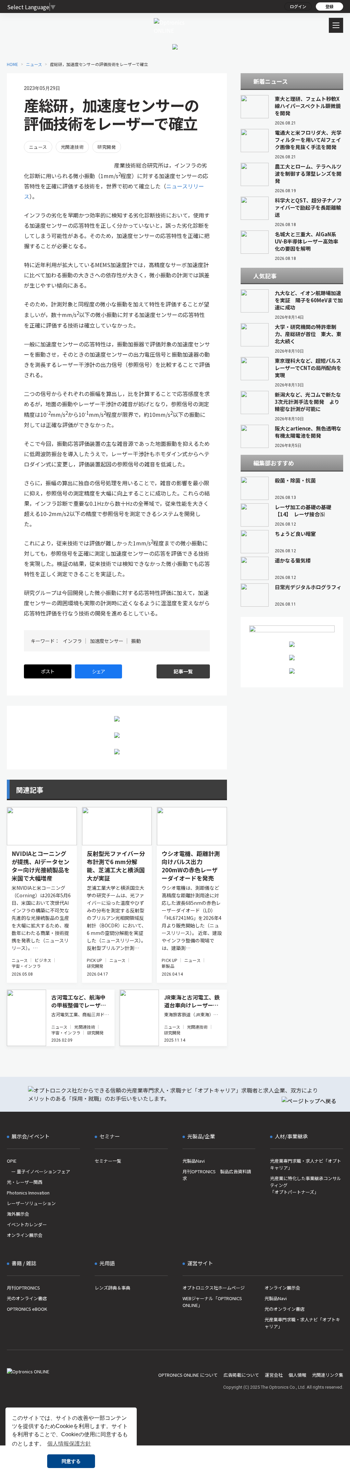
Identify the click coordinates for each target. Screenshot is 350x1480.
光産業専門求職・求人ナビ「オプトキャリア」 (305, 1164)
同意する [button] (71, 1461)
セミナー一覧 (108, 1161)
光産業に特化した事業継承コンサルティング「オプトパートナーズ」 (305, 1185)
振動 (136, 640)
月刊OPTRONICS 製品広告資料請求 (217, 1174)
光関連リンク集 (327, 1375)
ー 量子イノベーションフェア (38, 1171)
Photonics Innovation (28, 1192)
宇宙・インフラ (26, 966)
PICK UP (95, 960)
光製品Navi (194, 1161)
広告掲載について (241, 1375)
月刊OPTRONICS (23, 1287)
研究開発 (106, 147)
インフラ (72, 640)
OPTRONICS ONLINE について (188, 1375)
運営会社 (274, 1375)
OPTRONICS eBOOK (27, 1309)
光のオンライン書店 (27, 1298)
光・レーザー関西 (24, 1182)
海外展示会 (18, 1214)
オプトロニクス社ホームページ (214, 1287)
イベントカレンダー (27, 1224)
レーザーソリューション (31, 1203)
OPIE (11, 1161)
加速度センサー (106, 640)
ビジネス (43, 960)
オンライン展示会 (24, 1235)
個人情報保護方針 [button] (69, 1443)
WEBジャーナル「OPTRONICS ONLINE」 (212, 1301)
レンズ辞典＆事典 (112, 1287)
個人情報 (297, 1375)
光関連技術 (72, 147)
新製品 (168, 966)
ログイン (298, 6)
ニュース (38, 147)
